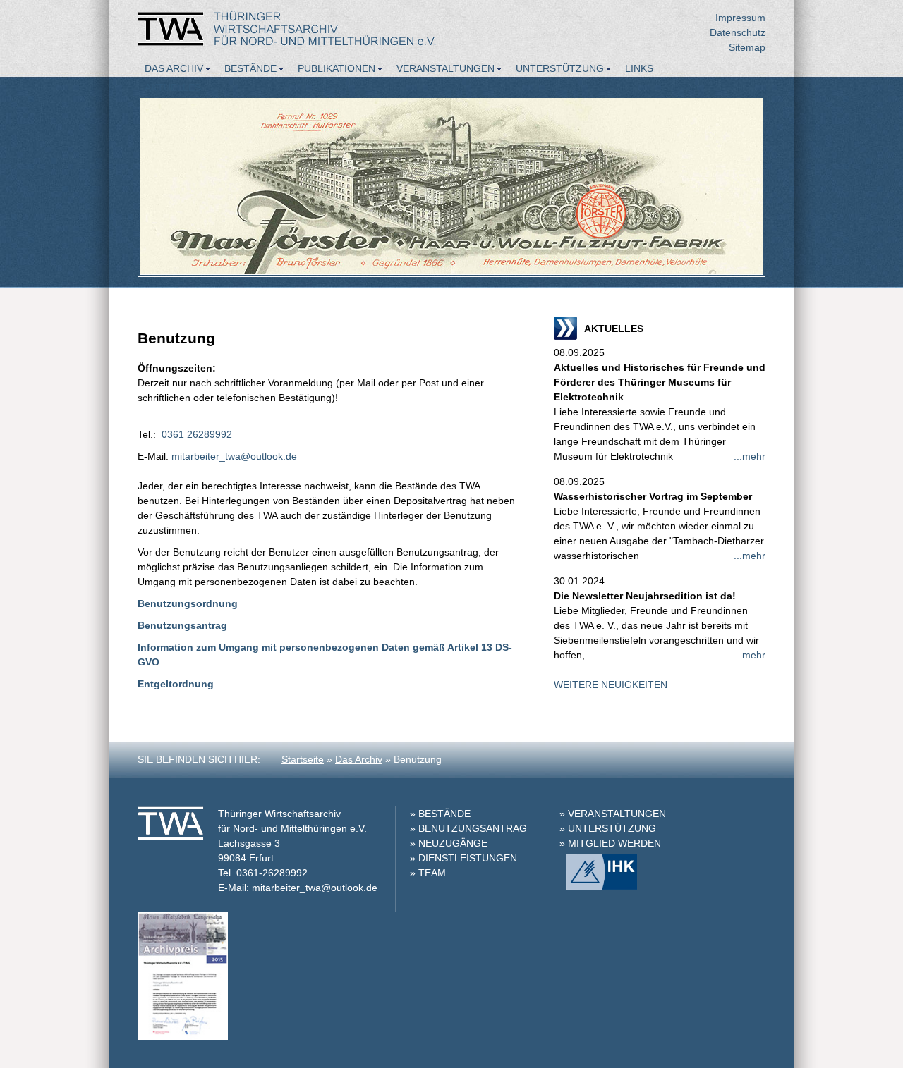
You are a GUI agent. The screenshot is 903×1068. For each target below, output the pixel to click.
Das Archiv (174, 68)
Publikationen (336, 68)
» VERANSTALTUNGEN (612, 813)
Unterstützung (560, 68)
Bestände (250, 68)
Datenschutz (737, 32)
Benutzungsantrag (182, 625)
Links (639, 68)
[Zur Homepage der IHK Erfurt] (598, 886)
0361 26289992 (197, 434)
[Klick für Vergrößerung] (183, 1036)
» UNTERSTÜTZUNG (607, 828)
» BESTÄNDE (440, 813)
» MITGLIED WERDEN (610, 843)
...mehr (749, 456)
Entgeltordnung (176, 683)
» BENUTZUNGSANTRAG (468, 828)
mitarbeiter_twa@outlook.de (234, 456)
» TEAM (428, 872)
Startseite (302, 759)
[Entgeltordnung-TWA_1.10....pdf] (215, 683)
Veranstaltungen (445, 68)
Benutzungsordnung (188, 603)
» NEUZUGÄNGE (448, 843)
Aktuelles (173, 87)
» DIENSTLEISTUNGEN (463, 858)
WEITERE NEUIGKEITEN (610, 684)
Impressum (740, 17)
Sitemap (747, 47)
